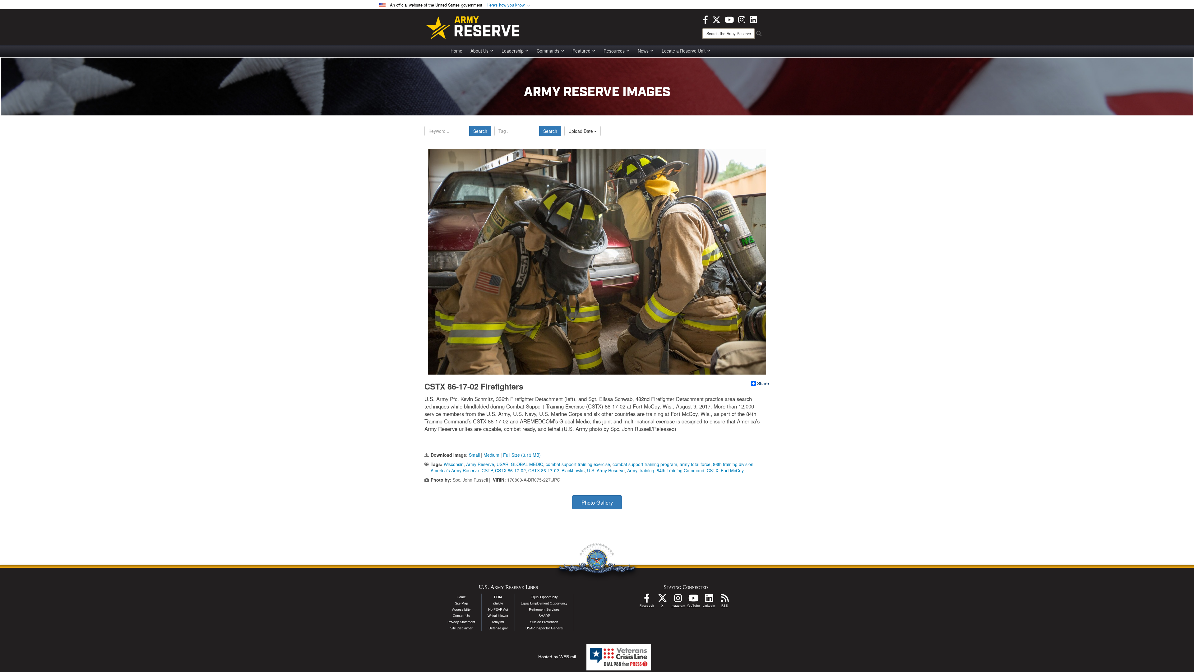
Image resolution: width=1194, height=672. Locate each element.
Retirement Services (544, 609)
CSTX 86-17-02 (510, 470)
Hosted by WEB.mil (557, 656)
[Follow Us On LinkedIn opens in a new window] (709, 599)
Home (456, 51)
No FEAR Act (498, 609)
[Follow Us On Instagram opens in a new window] (678, 599)
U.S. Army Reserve (606, 470)
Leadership (513, 51)
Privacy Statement (461, 622)
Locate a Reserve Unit (684, 51)
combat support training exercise (578, 464)
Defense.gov (498, 628)
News (643, 51)
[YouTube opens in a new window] (729, 19)
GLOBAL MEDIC (527, 464)
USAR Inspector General (544, 628)
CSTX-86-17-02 (543, 470)
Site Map (461, 603)
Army (632, 470)
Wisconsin (454, 464)
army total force (695, 464)
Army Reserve (480, 464)
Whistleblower (498, 616)
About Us (479, 51)
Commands (548, 51)
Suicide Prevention (544, 622)
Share (763, 383)
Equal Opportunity (544, 597)
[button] (509, 5)
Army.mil (498, 622)
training (647, 470)
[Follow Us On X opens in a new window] (662, 599)
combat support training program (645, 464)
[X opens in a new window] (716, 19)
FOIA (498, 597)
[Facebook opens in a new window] (705, 19)
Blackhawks (573, 470)
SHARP (544, 616)
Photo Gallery (597, 502)
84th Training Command (680, 470)
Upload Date (581, 131)
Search (480, 131)
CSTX (712, 470)
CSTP (487, 470)
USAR (502, 464)
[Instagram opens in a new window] (741, 19)
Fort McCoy (732, 470)
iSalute (498, 603)
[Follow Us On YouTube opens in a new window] (693, 599)
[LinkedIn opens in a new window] (753, 19)
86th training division (733, 464)
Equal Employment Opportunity (544, 603)
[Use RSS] (724, 599)
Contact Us (461, 616)
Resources (614, 51)
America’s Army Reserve (455, 470)
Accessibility (461, 609)
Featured (581, 51)
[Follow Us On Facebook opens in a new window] (647, 599)
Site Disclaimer (461, 628)
